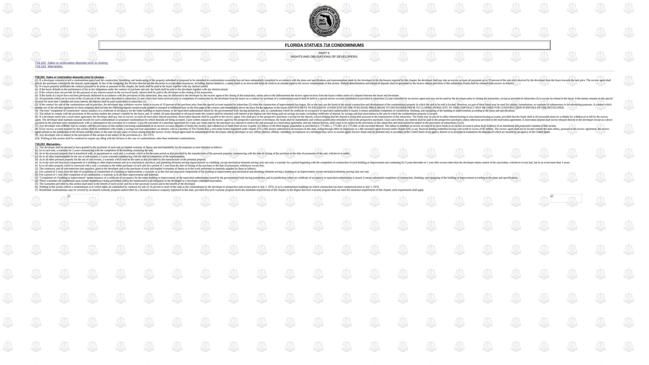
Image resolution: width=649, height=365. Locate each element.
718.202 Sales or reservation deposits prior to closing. (71, 63)
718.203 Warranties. (49, 66)
